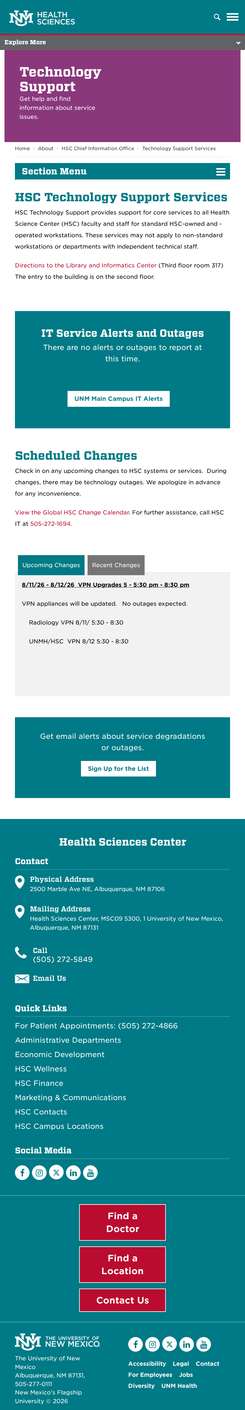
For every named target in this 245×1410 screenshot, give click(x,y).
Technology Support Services (179, 148)
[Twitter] (56, 1172)
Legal (181, 1363)
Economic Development (60, 1054)
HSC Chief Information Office (98, 148)
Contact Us (122, 1300)
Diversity (141, 1385)
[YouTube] (90, 1172)
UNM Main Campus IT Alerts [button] (118, 398)
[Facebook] (22, 1172)
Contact (207, 1363)
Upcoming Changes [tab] (51, 565)
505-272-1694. (51, 523)
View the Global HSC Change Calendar (72, 512)
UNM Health (179, 1385)
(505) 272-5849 (63, 959)
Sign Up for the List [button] (118, 768)
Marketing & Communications (70, 1097)
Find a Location (122, 1264)
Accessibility (147, 1363)
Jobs (186, 1374)
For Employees (150, 1374)
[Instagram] (39, 1172)
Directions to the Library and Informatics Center (86, 265)
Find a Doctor (122, 1222)
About (45, 148)
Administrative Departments (68, 1040)
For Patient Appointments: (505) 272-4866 (96, 1026)
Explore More (25, 42)
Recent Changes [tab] (116, 565)
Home (22, 148)
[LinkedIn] (73, 1172)
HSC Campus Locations (59, 1126)
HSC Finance (39, 1083)
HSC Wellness (41, 1069)
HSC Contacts (41, 1112)
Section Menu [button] (54, 171)
